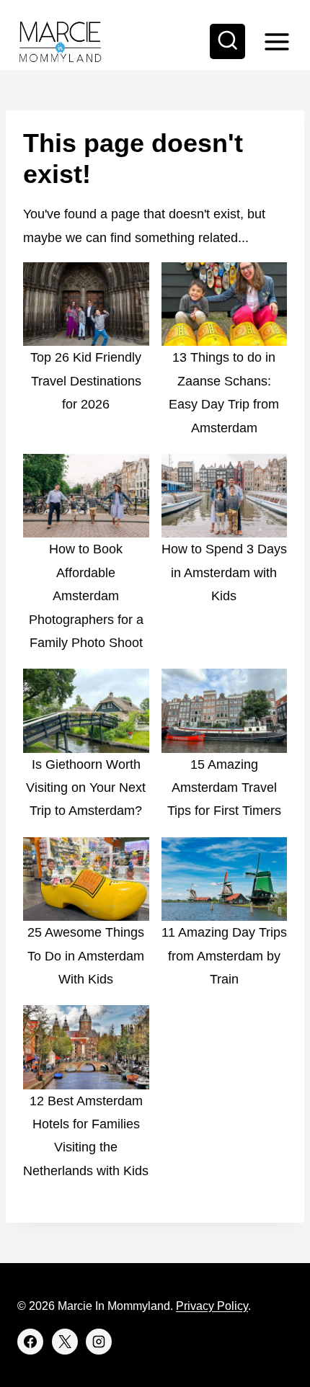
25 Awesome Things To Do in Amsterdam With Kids (85, 955)
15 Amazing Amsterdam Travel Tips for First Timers (224, 788)
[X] (65, 1342)
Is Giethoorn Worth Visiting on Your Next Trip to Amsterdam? (86, 788)
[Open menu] (276, 41)
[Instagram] (99, 1342)
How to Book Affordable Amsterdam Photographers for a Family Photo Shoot (86, 596)
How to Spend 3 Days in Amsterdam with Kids (224, 572)
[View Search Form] (228, 42)
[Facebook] (30, 1342)
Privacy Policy (212, 1306)
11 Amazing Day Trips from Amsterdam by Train (224, 955)
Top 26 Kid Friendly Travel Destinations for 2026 (85, 380)
